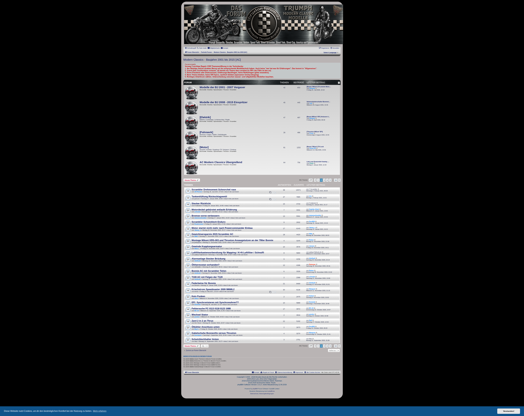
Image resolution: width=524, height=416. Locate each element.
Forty (311, 133)
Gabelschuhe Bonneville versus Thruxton (214, 333)
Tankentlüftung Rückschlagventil (209, 196)
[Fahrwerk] (206, 132)
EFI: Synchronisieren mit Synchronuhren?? (215, 302)
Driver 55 (312, 148)
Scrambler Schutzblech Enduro (208, 222)
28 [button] (336, 180)
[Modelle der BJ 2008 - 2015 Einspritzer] (191, 107)
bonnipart (198, 335)
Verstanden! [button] (508, 411)
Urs (310, 196)
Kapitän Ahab (314, 209)
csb (310, 103)
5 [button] (330, 180)
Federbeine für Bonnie (204, 283)
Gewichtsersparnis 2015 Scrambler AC (212, 234)
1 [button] (318, 180)
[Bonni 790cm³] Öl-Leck (315, 146)
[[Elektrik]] (191, 122)
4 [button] (327, 180)
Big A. (196, 329)
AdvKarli (197, 261)
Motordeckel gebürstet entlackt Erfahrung (214, 209)
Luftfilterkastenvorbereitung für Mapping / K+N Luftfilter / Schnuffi (228, 252)
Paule (311, 163)
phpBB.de (271, 391)
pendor (197, 317)
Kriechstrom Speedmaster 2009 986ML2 (213, 289)
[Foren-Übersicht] (262, 24)
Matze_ (197, 248)
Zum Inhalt (52, 21)
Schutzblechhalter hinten (205, 339)
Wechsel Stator (200, 314)
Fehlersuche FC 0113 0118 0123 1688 (211, 308)
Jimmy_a (197, 230)
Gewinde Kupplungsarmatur (207, 246)
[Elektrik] (205, 117)
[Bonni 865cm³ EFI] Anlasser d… (318, 116)
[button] (311, 180)
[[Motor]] (191, 152)
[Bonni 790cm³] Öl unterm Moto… (319, 86)
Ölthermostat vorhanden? (205, 265)
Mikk (196, 236)
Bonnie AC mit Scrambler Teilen (209, 271)
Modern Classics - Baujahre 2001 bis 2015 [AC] (212, 59)
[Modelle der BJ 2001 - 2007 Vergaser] (191, 92)
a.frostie (197, 212)
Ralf (310, 320)
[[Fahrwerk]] (191, 137)
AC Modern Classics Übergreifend (221, 162)
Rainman (312, 264)
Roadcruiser (198, 224)
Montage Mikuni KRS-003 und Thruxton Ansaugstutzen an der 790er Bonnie (232, 240)
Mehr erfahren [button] (99, 411)
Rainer (311, 240)
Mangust (312, 289)
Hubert (311, 296)
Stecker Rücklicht (201, 203)
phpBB (255, 388)
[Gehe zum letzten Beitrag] (318, 189)
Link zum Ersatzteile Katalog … (318, 161)
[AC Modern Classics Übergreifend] (191, 167)
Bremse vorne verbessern (205, 215)
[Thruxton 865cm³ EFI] (315, 131)
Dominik (197, 304)
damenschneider (200, 218)
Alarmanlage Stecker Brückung (208, 258)
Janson (311, 246)
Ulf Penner (198, 192)
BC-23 (196, 310)
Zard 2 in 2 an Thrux (202, 321)
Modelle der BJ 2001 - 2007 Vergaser (222, 87)
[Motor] (204, 147)
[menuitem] (214, 48)
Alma (196, 298)
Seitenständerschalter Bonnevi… (318, 101)
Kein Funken (198, 296)
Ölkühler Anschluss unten (206, 327)
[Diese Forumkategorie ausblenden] (339, 83)
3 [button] (324, 180)
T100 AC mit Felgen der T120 (207, 277)
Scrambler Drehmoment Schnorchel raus (214, 189)
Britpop (312, 88)
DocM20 (312, 221)
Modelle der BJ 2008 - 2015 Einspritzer (223, 102)
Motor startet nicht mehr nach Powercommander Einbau (222, 228)
